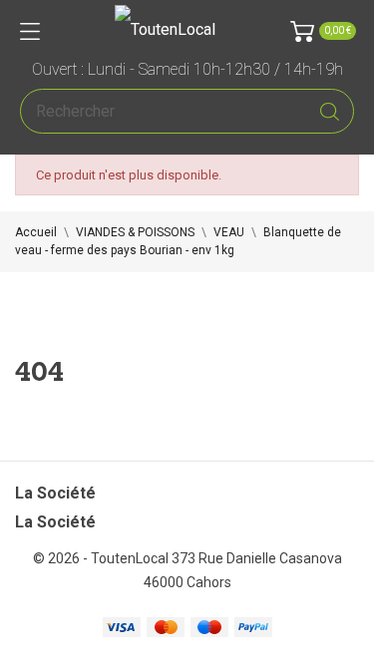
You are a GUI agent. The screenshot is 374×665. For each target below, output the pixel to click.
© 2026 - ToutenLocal (102, 558)
